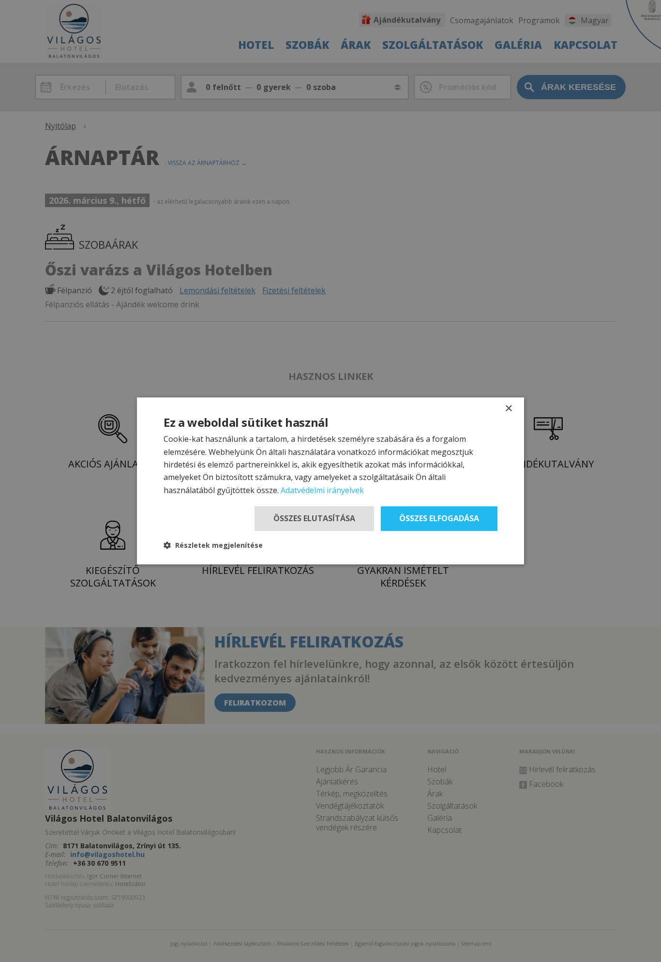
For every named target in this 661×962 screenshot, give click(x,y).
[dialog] (330, 480)
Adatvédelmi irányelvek (322, 490)
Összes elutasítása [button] (314, 518)
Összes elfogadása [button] (439, 518)
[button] (213, 545)
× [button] (508, 408)
